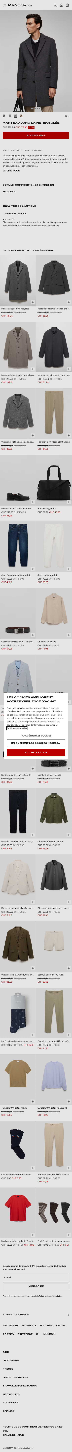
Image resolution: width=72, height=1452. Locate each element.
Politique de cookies (17, 728)
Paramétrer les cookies (36, 735)
